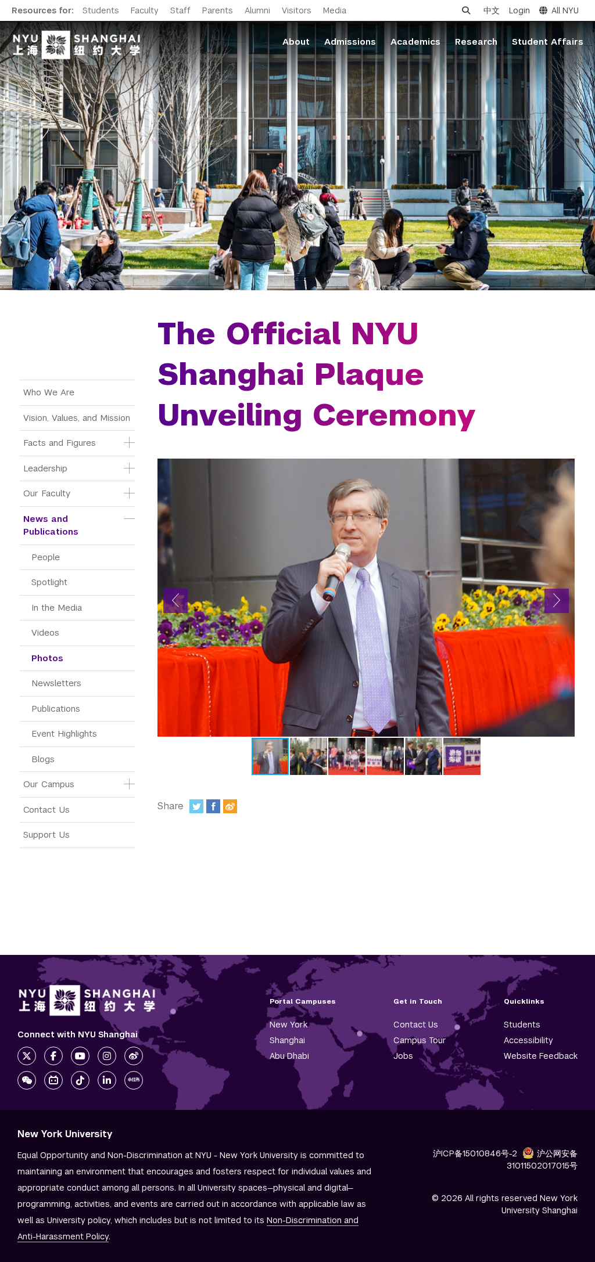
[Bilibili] (53, 1080)
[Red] (133, 1080)
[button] (175, 601)
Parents (217, 10)
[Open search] (466, 10)
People (45, 557)
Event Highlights (64, 733)
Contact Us (46, 809)
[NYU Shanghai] (87, 1000)
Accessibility (528, 1040)
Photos (47, 658)
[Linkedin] (107, 1080)
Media (334, 10)
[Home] (77, 45)
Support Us (46, 834)
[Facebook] (213, 806)
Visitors (296, 10)
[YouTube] (80, 1056)
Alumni (257, 10)
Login (519, 10)
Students (101, 10)
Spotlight (49, 581)
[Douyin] (80, 1080)
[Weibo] (230, 806)
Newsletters (56, 682)
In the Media (56, 607)
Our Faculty (46, 493)
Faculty (145, 10)
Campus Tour (419, 1040)
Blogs (43, 759)
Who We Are (48, 392)
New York (288, 1024)
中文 (491, 10)
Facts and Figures (59, 442)
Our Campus (48, 783)
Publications (55, 708)
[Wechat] (26, 1080)
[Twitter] (196, 806)
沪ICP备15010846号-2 (475, 1153)
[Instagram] (107, 1056)
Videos (45, 632)
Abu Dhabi (289, 1056)
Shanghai (287, 1040)
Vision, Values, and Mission (76, 417)
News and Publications (50, 525)
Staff (180, 10)
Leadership (45, 468)
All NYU (565, 10)
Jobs (403, 1056)
